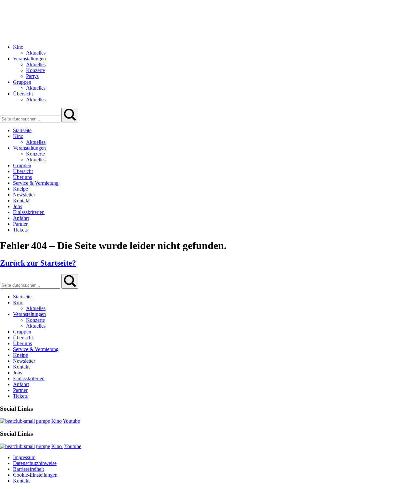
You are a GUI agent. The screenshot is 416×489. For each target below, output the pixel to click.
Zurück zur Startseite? (38, 263)
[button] (69, 115)
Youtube (71, 421)
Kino (56, 421)
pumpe (43, 421)
